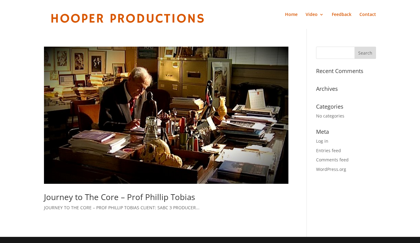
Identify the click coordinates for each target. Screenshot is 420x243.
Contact (367, 14)
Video (312, 14)
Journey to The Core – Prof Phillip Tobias (119, 196)
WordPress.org (331, 169)
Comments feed (332, 160)
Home (291, 14)
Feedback (341, 14)
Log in (322, 141)
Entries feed (328, 150)
